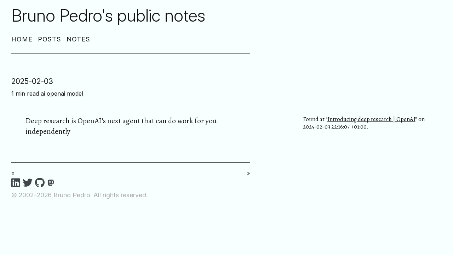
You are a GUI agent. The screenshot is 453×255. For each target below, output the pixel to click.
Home (22, 39)
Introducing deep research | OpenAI (371, 119)
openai (56, 93)
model (75, 93)
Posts (50, 39)
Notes (78, 39)
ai (43, 93)
